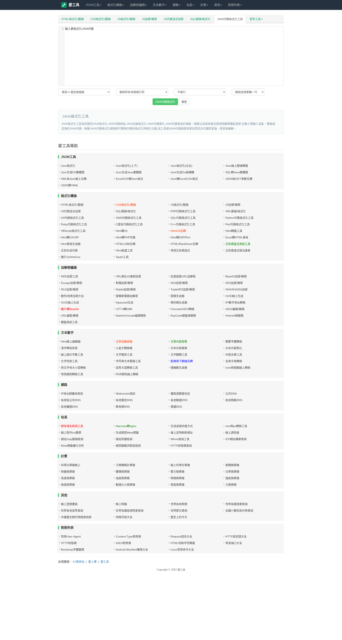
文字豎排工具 (124, 354)
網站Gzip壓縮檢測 (72, 439)
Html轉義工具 (233, 230)
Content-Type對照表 (128, 536)
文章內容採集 (179, 341)
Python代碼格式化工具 (239, 217)
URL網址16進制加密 (128, 276)
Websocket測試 (125, 393)
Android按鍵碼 (234, 315)
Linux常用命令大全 (182, 549)
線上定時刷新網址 (182, 432)
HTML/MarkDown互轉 (184, 243)
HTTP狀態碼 (69, 543)
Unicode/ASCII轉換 (182, 309)
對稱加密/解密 (124, 282)
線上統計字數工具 (72, 354)
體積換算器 (123, 471)
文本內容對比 (233, 348)
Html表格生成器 (71, 243)
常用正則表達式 (180, 250)
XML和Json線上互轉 (73, 178)
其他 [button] (217, 5)
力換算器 (231, 484)
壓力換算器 (177, 471)
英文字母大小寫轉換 (73, 367)
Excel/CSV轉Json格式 (129, 178)
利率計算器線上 (70, 465)
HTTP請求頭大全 (236, 536)
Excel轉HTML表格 (236, 237)
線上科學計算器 (180, 465)
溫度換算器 (123, 478)
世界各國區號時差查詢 (129, 510)
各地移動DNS (233, 400)
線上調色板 (232, 432)
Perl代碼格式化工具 (237, 224)
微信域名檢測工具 (72, 426)
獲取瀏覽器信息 (180, 393)
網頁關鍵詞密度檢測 (128, 445)
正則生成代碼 (69, 250)
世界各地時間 (179, 504)
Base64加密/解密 (236, 276)
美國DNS (176, 406)
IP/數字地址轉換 (235, 302)
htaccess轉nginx (126, 426)
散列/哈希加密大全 (72, 296)
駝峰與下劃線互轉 (182, 361)
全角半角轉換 (233, 361)
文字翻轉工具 (179, 354)
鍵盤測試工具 (69, 322)
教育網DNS (123, 406)
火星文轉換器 (124, 348)
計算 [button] (203, 5)
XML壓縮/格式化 (235, 211)
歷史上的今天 (179, 517)
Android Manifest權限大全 (132, 549)
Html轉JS (121, 230)
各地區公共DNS (71, 400)
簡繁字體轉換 (233, 341)
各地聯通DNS (179, 400)
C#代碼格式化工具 (72, 217)
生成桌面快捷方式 (182, 426)
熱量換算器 (68, 471)
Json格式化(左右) (181, 165)
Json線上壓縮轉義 (236, 165)
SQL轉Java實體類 (236, 172)
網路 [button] (176, 5)
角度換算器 (68, 484)
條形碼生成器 (179, 302)
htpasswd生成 (124, 302)
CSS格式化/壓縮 (100, 19)
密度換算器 (177, 484)
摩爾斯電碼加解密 (127, 296)
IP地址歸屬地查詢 (72, 393)
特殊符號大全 (124, 517)
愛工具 (74, 5)
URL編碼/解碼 (69, 315)
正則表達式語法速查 (237, 250)
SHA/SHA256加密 (236, 289)
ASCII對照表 (123, 543)
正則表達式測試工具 (237, 243)
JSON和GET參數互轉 (238, 178)
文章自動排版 (124, 341)
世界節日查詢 (179, 510)
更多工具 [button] (255, 19)
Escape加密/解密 (71, 282)
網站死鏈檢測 (124, 439)
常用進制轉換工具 (72, 374)
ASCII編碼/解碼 (234, 309)
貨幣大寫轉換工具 (127, 367)
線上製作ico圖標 (71, 432)
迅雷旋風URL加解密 (183, 276)
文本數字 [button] (159, 5)
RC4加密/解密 (69, 289)
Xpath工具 (122, 257)
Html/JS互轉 (178, 230)
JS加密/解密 (149, 19)
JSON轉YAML (69, 185)
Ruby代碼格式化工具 (74, 224)
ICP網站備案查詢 (236, 439)
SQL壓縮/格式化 (200, 19)
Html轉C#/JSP (70, 237)
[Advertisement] (119, 611)
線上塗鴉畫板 (69, 504)
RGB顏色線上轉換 (127, 374)
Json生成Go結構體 (182, 172)
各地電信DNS (124, 400)
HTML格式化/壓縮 (72, 19)
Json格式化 (68, 165)
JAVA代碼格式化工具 (230, 19)
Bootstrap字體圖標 (72, 549)
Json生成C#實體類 (72, 172)
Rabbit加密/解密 (126, 289)
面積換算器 (232, 465)
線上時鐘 (121, 504)
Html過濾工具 (124, 250)
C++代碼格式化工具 (183, 224)
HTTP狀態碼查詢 (181, 445)
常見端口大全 (233, 543)
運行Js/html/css (70, 257)
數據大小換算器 (125, 484)
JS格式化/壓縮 (126, 19)
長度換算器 (68, 478)
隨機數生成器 (179, 367)
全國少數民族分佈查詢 (239, 510)
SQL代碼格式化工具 (183, 217)
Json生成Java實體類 (129, 172)
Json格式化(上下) (127, 165)
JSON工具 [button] (92, 5)
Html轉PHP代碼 (125, 237)
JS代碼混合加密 (173, 19)
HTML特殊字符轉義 (183, 543)
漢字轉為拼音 (69, 348)
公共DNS (231, 393)
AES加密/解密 (179, 282)
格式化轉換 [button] (114, 5)
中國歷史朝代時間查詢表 (76, 517)
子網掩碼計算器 (125, 465)
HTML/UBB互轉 (125, 243)
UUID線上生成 (234, 296)
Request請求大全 (181, 536)
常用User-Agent (71, 536)
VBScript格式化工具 (73, 230)
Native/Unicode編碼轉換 (131, 315)
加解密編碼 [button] (137, 5)
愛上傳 (92, 561)
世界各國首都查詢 (236, 504)
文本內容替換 (179, 348)
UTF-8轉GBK (124, 309)
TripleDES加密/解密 (183, 289)
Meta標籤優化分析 (72, 445)
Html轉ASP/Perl (180, 237)
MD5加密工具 (69, 276)
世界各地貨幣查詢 (72, 510)
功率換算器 (232, 471)
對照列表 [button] (234, 5)
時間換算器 (177, 478)
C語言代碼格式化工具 (129, 224)
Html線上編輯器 (71, 341)
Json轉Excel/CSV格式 (184, 178)
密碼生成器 (177, 296)
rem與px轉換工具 (236, 426)
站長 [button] (189, 5)
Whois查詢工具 (180, 439)
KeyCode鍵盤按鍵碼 (183, 315)
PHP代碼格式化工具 (183, 211)
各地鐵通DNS (69, 406)
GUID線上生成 (70, 302)
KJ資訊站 (78, 561)
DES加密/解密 (234, 282)
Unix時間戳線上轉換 (237, 367)
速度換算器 (232, 478)
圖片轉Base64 (70, 309)
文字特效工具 (69, 361)
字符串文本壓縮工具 (128, 361)
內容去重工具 (233, 354)
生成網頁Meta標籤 (127, 432)
